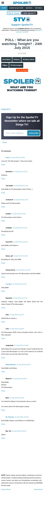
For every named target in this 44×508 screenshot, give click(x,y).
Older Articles (38, 489)
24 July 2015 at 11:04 (21, 200)
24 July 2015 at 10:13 (20, 171)
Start (3, 8)
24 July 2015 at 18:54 (17, 329)
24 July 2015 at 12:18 (20, 228)
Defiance (17, 59)
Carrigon (9, 284)
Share (4, 142)
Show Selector (16, 8)
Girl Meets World (28, 59)
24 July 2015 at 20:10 (22, 417)
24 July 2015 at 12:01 (18, 214)
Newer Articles (6, 489)
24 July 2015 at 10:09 (17, 157)
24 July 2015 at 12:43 (21, 256)
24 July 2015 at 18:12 (17, 315)
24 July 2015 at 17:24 (20, 298)
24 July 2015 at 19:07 (20, 379)
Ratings (38, 8)
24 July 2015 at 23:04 (19, 431)
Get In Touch (13, 13)
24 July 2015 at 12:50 (23, 270)
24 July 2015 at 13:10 (19, 284)
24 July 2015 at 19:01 (23, 364)
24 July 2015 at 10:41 (21, 186)
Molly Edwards (11, 364)
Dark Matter (6, 59)
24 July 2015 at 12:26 (20, 242)
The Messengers (16, 65)
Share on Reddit (22, 70)
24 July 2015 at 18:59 (21, 345)
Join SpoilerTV (29, 13)
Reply (3, 165)
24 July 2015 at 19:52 (17, 398)
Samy (8, 157)
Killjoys (5, 65)
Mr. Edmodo (10, 417)
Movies (29, 8)
